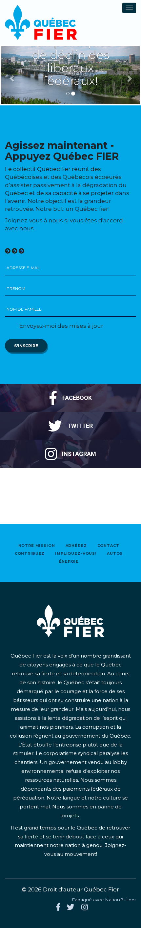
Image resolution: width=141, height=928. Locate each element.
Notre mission (36, 545)
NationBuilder (120, 899)
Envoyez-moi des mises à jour (60, 326)
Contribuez (30, 553)
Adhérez (76, 545)
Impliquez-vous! (75, 553)
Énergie (69, 561)
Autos (115, 553)
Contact (108, 545)
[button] (11, 75)
